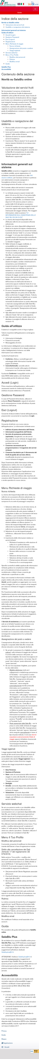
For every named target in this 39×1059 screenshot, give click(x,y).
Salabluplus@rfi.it (8, 952)
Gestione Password (12, 37)
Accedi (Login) (11, 35)
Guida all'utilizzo (7, 33)
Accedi (6, 1047)
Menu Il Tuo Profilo (12, 55)
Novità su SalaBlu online (10, 22)
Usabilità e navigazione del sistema (18, 27)
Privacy (4, 1031)
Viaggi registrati (15, 50)
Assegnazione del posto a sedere (21, 48)
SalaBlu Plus (6, 67)
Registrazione (10, 41)
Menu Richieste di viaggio (14, 44)
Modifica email (15, 61)
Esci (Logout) (10, 39)
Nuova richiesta (15, 46)
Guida (8, 64)
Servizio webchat (11, 52)
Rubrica (12, 59)
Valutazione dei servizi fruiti (15, 25)
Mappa (4, 1039)
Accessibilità (6, 69)
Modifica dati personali (17, 57)
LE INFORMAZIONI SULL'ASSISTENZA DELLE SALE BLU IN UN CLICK (21, 215)
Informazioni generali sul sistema (14, 30)
